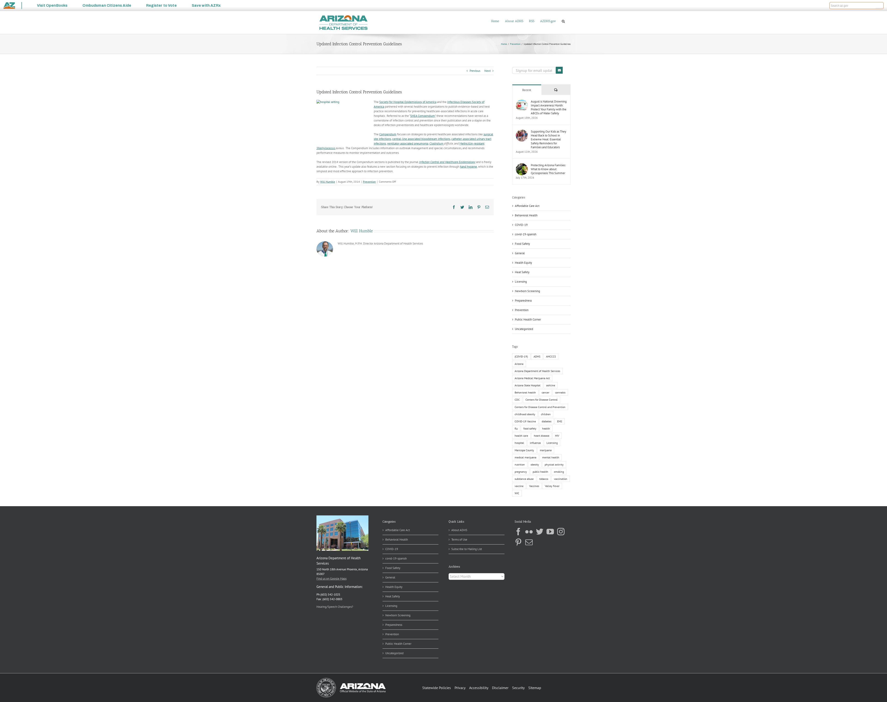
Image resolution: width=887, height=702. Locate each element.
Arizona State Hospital (528, 385)
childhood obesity (525, 414)
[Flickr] (529, 531)
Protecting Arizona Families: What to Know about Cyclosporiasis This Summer (548, 169)
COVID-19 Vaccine (525, 421)
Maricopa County (524, 450)
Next (487, 71)
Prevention (369, 181)
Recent (526, 90)
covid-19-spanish (525, 234)
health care (521, 435)
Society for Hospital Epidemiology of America (407, 102)
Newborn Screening (527, 291)
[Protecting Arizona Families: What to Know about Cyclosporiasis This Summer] (522, 165)
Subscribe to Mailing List (466, 549)
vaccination (560, 479)
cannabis (560, 392)
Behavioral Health (526, 215)
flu (516, 428)
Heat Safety (522, 272)
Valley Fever (552, 486)
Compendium (387, 134)
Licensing (521, 282)
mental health (550, 457)
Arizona (519, 364)
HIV (557, 435)
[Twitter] (539, 531)
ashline (550, 385)
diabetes (546, 421)
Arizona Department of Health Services (537, 371)
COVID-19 (521, 225)
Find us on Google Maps (331, 579)
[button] (880, 5)
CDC (517, 399)
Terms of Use (459, 540)
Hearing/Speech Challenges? (334, 607)
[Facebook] (518, 531)
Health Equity (523, 263)
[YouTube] (550, 531)
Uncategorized (524, 329)
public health (540, 471)
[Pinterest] (518, 542)
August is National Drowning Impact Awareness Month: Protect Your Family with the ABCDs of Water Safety (549, 107)
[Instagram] (561, 531)
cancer (545, 392)
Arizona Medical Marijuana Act (532, 378)
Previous (475, 71)
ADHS (537, 356)
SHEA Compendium (422, 116)
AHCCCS (551, 356)
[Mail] (529, 542)
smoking (559, 471)
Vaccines (534, 486)
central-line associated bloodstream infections (421, 139)
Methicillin (466, 143)
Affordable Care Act (527, 206)
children (546, 414)
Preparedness (523, 301)
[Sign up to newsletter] (559, 70)
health (546, 428)
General (520, 253)
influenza (535, 443)
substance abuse (524, 479)
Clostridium (436, 143)
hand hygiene (468, 167)
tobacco (543, 479)
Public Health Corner (528, 319)
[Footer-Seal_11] (351, 679)
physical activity (554, 464)
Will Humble (327, 181)
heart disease (541, 435)
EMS (559, 421)
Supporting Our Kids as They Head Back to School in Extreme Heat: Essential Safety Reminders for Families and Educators (548, 139)
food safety (529, 428)
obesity (535, 464)
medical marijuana (525, 457)
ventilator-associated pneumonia (407, 143)
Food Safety (522, 244)
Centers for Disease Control (542, 399)
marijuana (546, 450)
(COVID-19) (521, 356)
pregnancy (521, 471)
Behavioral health (525, 392)
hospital (519, 443)
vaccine (519, 486)
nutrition (520, 464)
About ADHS (459, 530)
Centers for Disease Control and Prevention (540, 407)
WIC (517, 493)
